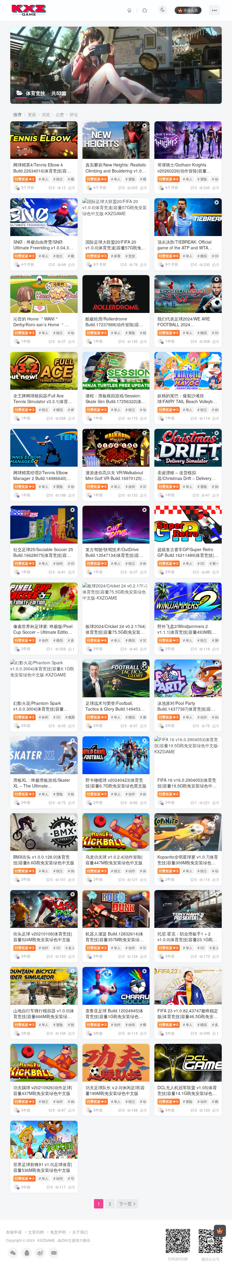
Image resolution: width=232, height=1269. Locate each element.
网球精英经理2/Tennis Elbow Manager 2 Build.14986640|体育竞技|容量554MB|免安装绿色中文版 (42, 481)
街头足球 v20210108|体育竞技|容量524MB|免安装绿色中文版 (42, 937)
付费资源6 (96, 178)
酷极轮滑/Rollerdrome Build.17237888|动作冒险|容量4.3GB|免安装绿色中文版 (114, 325)
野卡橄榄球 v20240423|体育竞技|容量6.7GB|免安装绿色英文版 (116, 783)
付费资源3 (24, 255)
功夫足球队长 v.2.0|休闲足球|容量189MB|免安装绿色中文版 (115, 1090)
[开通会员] (220, 1231)
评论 (73, 114)
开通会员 (190, 10)
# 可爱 (72, 1178)
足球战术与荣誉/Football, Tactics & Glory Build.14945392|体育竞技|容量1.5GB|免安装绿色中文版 (116, 712)
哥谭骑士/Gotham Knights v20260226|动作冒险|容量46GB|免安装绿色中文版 (182, 170)
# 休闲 (216, 409)
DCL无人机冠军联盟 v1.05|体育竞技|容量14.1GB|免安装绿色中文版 (187, 1093)
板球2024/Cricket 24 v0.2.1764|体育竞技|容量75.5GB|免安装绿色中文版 (115, 632)
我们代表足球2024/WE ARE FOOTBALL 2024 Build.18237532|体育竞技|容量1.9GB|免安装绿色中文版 (186, 328)
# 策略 (216, 640)
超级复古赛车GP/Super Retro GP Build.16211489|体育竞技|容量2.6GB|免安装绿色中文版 (187, 555)
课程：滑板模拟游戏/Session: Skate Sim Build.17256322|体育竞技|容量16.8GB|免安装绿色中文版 (115, 404)
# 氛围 (70, 717)
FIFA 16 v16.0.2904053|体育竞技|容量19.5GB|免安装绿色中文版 (187, 786)
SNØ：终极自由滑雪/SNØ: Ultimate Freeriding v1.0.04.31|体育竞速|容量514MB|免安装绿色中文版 (42, 251)
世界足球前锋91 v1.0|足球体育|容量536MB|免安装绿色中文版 (42, 1167)
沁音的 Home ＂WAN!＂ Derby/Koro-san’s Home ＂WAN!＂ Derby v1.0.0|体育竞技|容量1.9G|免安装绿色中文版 (43, 328)
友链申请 (14, 1232)
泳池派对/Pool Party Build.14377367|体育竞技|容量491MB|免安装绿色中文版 (186, 709)
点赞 (60, 114)
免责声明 (58, 1232)
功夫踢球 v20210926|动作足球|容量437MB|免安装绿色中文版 (42, 1090)
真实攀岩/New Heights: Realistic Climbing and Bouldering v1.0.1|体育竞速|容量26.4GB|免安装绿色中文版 (116, 174)
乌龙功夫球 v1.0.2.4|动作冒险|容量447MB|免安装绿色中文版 (114, 860)
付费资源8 (168, 178)
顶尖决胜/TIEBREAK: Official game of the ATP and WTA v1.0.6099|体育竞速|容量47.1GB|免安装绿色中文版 (184, 251)
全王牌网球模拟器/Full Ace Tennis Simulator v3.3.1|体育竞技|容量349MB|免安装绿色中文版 (42, 404)
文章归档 (36, 1232)
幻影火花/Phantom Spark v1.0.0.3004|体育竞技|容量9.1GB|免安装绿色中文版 (38, 709)
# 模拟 (72, 178)
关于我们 (80, 1232)
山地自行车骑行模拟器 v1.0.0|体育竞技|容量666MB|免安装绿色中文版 (43, 1016)
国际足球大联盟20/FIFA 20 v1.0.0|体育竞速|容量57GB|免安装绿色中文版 (115, 248)
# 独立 (58, 178)
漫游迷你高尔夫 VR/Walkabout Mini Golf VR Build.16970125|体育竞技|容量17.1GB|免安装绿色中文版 (115, 481)
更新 (32, 114)
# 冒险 (130, 178)
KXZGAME (46, 1240)
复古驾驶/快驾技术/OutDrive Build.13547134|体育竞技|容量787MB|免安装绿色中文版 (114, 555)
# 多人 (72, 640)
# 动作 (216, 178)
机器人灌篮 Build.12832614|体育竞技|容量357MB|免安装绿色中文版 (114, 939)
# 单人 (43, 178)
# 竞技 (130, 255)
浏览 (46, 114)
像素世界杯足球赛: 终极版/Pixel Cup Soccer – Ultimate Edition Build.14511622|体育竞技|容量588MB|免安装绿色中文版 (42, 635)
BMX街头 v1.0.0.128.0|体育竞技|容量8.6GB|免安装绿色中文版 (43, 860)
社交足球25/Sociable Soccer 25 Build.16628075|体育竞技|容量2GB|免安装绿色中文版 (43, 555)
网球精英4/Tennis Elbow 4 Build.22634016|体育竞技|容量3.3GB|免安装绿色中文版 (42, 170)
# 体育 (116, 255)
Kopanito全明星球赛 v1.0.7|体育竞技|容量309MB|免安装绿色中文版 (187, 863)
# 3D (215, 255)
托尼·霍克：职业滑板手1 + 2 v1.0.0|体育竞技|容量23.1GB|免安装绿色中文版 (187, 939)
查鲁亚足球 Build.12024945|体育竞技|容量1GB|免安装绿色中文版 (114, 1016)
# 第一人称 (218, 563)
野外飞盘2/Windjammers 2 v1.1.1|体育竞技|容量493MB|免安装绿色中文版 (186, 632)
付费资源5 (24, 178)
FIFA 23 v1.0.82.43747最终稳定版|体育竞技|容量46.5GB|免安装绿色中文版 (187, 1016)
